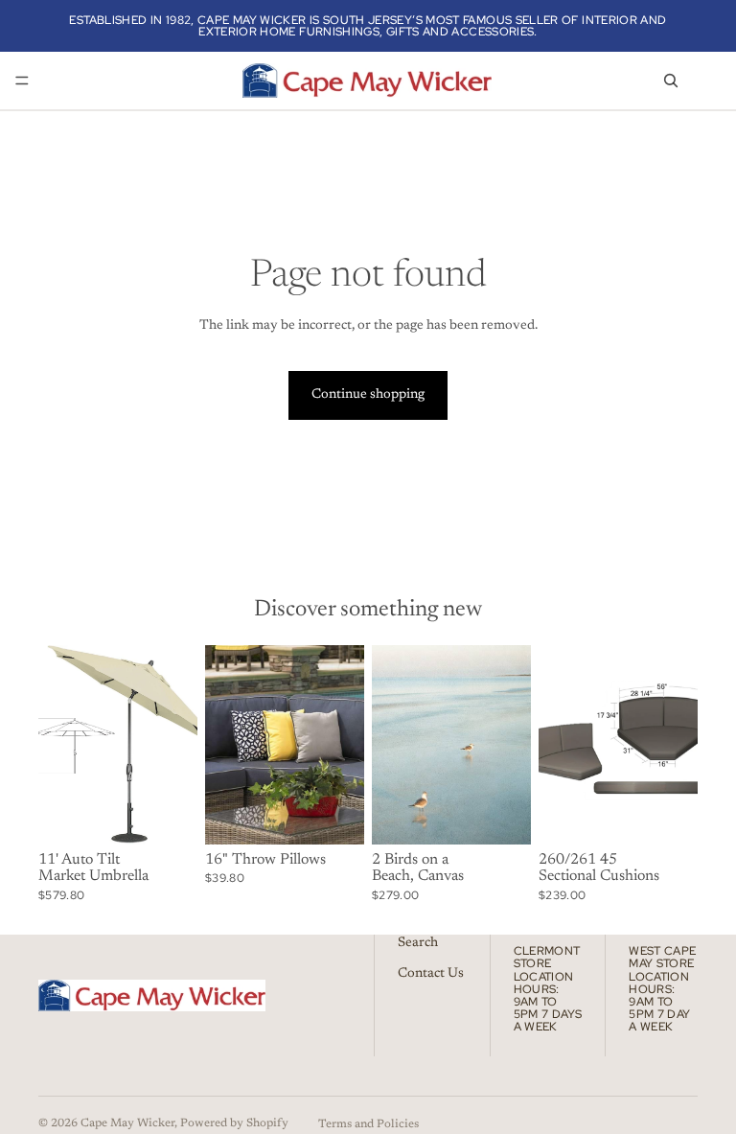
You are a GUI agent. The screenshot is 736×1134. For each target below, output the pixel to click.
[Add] (501, 815)
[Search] (671, 80)
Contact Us (431, 973)
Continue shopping (368, 395)
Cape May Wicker (127, 1123)
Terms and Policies (368, 1124)
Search (418, 943)
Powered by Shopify (234, 1123)
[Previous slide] (59, 745)
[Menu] (22, 80)
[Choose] (167, 815)
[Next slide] (176, 745)
